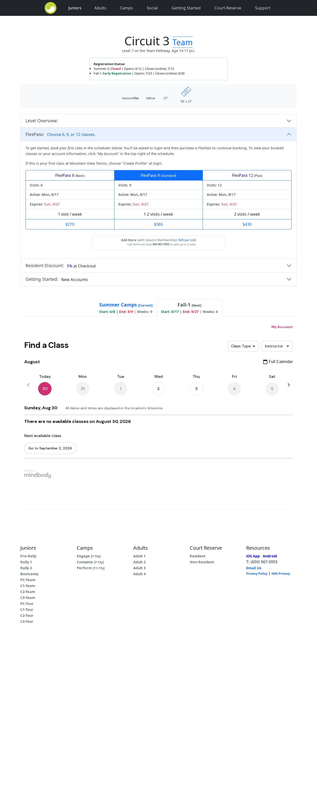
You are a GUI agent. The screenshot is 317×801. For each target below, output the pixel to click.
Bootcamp (29, 573)
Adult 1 (139, 556)
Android (270, 556)
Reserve (227, 8)
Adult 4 (139, 573)
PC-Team (27, 579)
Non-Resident (202, 562)
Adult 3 (139, 568)
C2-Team (27, 591)
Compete (90, 562)
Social (152, 8)
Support (262, 8)
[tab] (126, 308)
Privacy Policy (256, 573)
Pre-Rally (28, 556)
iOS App (253, 556)
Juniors (74, 8)
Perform (91, 568)
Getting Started (186, 8)
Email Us (253, 568)
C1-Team (27, 585)
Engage (89, 556)
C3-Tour (26, 621)
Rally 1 (26, 562)
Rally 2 (26, 568)
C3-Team (27, 597)
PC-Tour (27, 603)
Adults (100, 8)
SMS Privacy (280, 573)
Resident (197, 556)
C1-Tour (26, 609)
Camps (126, 8)
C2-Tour (26, 615)
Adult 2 (139, 562)
